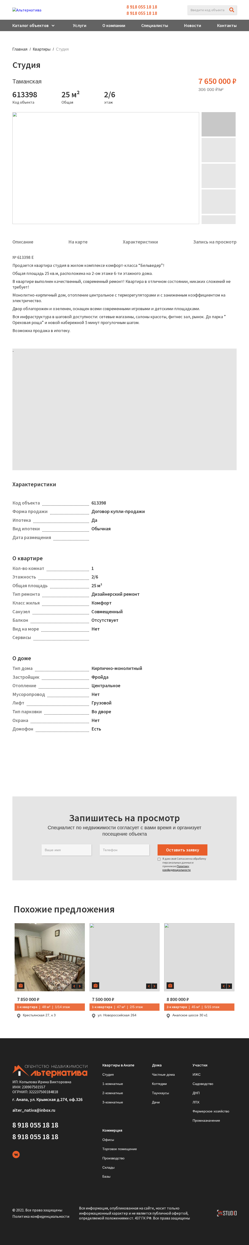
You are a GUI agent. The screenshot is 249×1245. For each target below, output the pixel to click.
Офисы (108, 1140)
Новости (192, 25)
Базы (106, 1176)
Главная (19, 49)
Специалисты (154, 25)
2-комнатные (112, 1093)
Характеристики (140, 242)
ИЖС (197, 1074)
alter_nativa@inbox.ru (33, 1110)
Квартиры (42, 49)
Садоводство (203, 1084)
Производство (113, 1158)
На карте (78, 242)
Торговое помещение (119, 1149)
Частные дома (163, 1074)
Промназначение (206, 1120)
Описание (22, 242)
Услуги (79, 25)
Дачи (156, 1102)
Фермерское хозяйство (211, 1111)
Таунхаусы (160, 1093)
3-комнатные (112, 1102)
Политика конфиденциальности (40, 1216)
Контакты (227, 25)
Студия (108, 1074)
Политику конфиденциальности (176, 868)
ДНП (196, 1093)
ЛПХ (196, 1102)
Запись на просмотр (215, 242)
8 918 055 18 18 (141, 7)
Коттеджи (159, 1084)
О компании (113, 25)
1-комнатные (112, 1084)
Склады (108, 1167)
